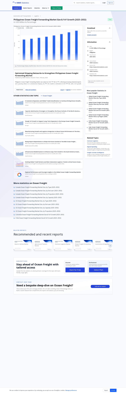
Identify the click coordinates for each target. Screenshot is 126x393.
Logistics (36, 16)
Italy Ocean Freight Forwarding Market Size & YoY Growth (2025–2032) (99, 128)
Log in (62, 89)
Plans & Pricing (56, 8)
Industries (37, 8)
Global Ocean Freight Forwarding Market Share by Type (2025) (98, 97)
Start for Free (75, 270)
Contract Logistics (92, 141)
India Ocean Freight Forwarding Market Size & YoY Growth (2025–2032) (99, 122)
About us (44, 8)
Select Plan (98, 270)
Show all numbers (30, 89)
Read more (19, 89)
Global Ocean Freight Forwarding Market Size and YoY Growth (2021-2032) (99, 109)
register (68, 89)
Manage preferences (71, 390)
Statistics (16, 8)
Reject (106, 390)
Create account (91, 35)
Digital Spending (92, 147)
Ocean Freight (47, 96)
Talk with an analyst (100, 286)
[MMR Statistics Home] (21, 2)
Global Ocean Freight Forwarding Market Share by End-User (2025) (98, 103)
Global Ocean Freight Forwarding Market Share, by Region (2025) (98, 115)
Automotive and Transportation (22, 16)
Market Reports (27, 8)
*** (52, 82)
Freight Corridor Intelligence (95, 152)
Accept (113, 390)
